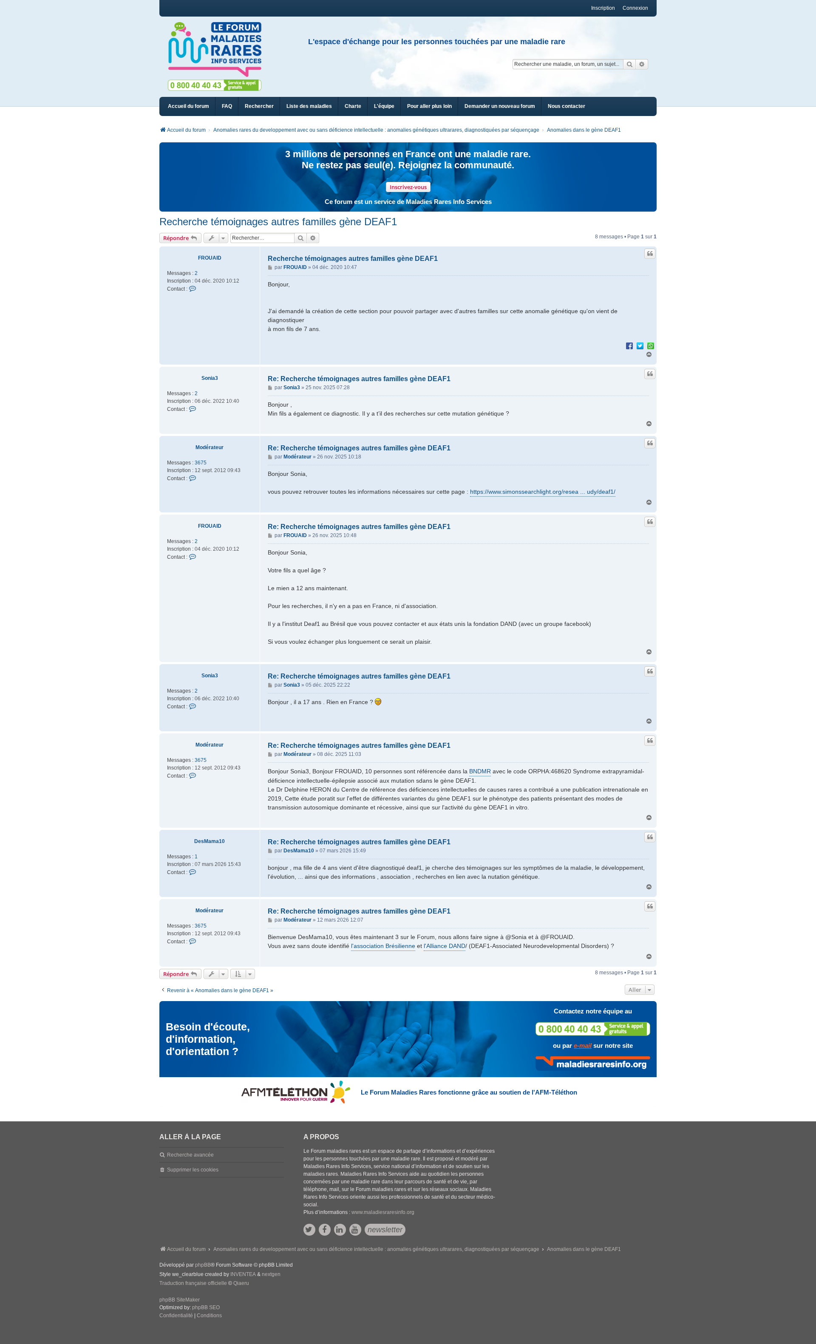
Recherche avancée (190, 1155)
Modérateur (210, 447)
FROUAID (209, 258)
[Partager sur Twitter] (640, 345)
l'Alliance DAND (444, 945)
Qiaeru (241, 1283)
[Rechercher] (629, 64)
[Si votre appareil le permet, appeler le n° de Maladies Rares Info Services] (593, 1029)
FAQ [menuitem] (227, 106)
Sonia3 (209, 378)
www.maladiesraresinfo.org (382, 1212)
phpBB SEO (206, 1307)
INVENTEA (243, 1274)
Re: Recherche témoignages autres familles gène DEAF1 (359, 378)
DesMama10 (209, 841)
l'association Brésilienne (383, 945)
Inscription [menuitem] (603, 8)
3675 (201, 463)
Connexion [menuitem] (635, 8)
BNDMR (480, 771)
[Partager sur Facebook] (629, 345)
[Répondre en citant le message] (649, 254)
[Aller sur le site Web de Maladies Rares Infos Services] (593, 1063)
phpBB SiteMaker (179, 1300)
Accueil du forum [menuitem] (188, 106)
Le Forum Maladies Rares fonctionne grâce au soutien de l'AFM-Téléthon (469, 1092)
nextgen (271, 1274)
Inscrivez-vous (408, 187)
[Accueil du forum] (218, 49)
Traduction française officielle (193, 1283)
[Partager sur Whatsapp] (650, 345)
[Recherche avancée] (642, 64)
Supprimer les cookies (192, 1170)
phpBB (203, 1265)
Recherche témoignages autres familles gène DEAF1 (278, 221)
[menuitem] (309, 106)
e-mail (583, 1045)
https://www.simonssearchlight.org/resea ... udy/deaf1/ (542, 491)
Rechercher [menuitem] (259, 106)
